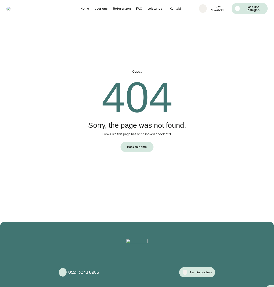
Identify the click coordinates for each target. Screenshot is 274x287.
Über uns (101, 8)
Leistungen (155, 8)
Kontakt (175, 8)
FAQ (139, 8)
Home (84, 8)
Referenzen (122, 8)
